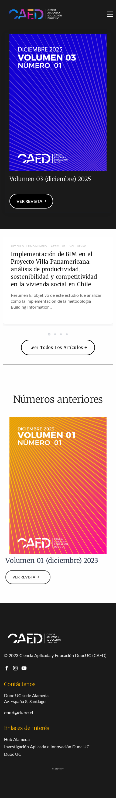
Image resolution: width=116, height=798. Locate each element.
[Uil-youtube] (24, 668)
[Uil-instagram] (15, 668)
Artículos (58, 246)
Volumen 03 (78, 246)
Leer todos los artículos (56, 347)
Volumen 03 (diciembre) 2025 (50, 179)
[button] (50, 334)
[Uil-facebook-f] (6, 668)
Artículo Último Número (29, 246)
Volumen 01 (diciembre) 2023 (51, 561)
